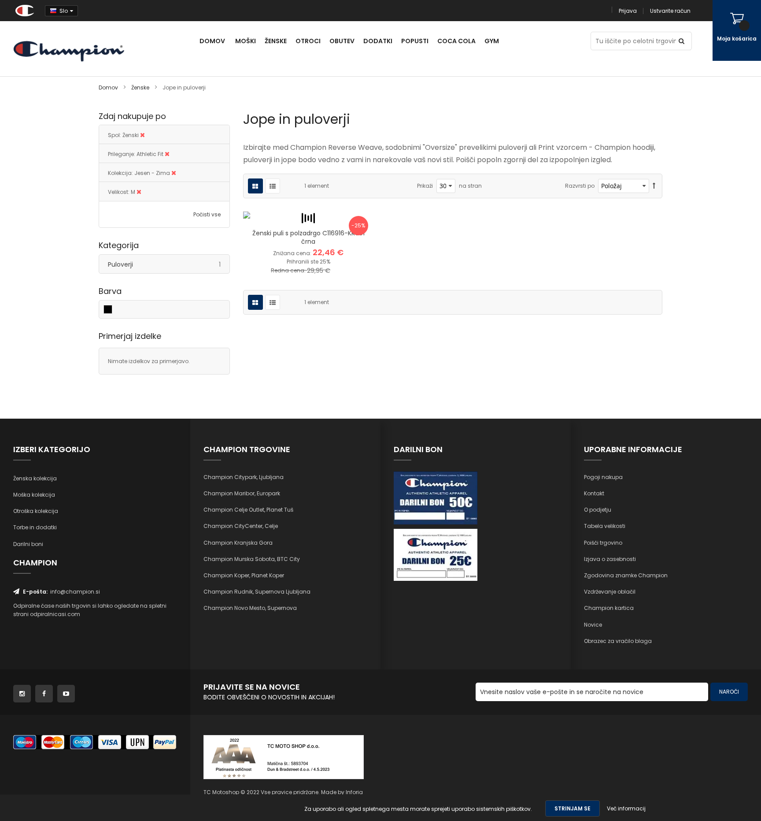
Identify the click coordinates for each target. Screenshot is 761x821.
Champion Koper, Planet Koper (243, 575)
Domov (109, 87)
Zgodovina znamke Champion (626, 575)
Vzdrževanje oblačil (609, 591)
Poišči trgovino (603, 542)
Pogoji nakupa (603, 477)
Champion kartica (609, 608)
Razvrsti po (580, 185)
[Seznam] (272, 185)
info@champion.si (75, 591)
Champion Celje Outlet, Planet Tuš (248, 509)
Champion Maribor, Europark (241, 493)
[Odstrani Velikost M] (139, 192)
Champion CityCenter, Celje (240, 526)
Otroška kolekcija (35, 511)
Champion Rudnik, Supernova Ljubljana (256, 591)
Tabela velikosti (604, 526)
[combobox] (641, 41)
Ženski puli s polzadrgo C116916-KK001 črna (308, 237)
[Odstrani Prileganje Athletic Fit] (167, 154)
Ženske (141, 87)
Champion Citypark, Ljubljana (243, 477)
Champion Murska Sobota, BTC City (251, 559)
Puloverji (168, 264)
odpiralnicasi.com (55, 614)
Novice (593, 624)
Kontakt (594, 493)
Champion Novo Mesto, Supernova (250, 608)
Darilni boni (28, 544)
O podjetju (597, 509)
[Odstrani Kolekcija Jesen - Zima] (173, 173)
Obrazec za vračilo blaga (618, 641)
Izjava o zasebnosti (610, 559)
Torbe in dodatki (35, 527)
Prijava (628, 11)
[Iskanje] (682, 41)
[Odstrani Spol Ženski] (142, 135)
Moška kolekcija (34, 494)
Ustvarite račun (670, 11)
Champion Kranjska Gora (238, 542)
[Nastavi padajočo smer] (654, 186)
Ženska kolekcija (35, 478)
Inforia (354, 792)
